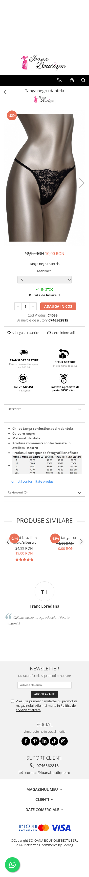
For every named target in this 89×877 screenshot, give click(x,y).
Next (81, 183)
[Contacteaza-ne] (59, 80)
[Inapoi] (3, 92)
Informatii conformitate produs (30, 481)
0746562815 (47, 765)
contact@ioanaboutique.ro (47, 772)
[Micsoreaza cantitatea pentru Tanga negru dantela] (18, 306)
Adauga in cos (58, 306)
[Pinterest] (35, 741)
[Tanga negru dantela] (44, 178)
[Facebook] (26, 741)
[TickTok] (54, 741)
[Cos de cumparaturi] (72, 80)
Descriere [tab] (14, 408)
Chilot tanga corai (65, 537)
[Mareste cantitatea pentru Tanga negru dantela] (33, 306)
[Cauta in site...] (83, 80)
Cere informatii (63, 332)
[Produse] (6, 81)
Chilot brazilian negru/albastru (24, 540)
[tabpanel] (44, 178)
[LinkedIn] (44, 741)
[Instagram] (63, 741)
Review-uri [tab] (17, 492)
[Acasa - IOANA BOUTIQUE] (44, 63)
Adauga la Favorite (25, 332)
